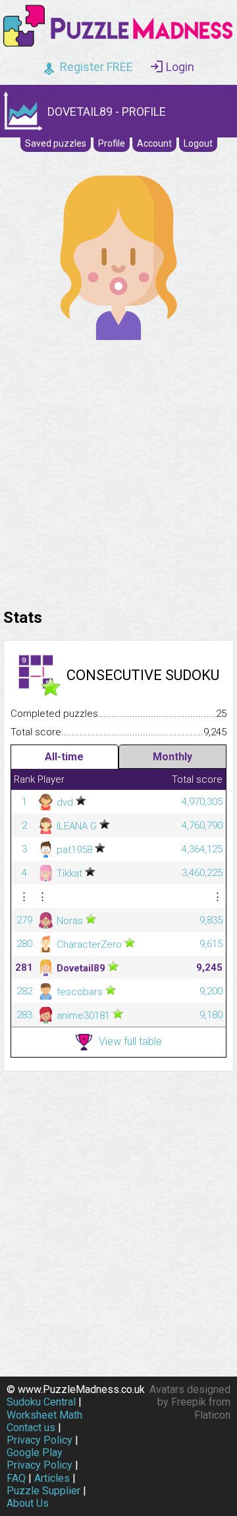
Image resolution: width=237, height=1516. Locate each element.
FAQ (16, 1478)
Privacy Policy (39, 1440)
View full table (130, 1041)
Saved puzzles (55, 143)
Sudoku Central (41, 1402)
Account (154, 143)
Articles (52, 1478)
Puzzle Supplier (43, 1490)
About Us (28, 1503)
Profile (111, 143)
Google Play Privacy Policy (39, 1458)
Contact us (31, 1427)
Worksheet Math (44, 1415)
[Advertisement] (118, 471)
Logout (198, 143)
